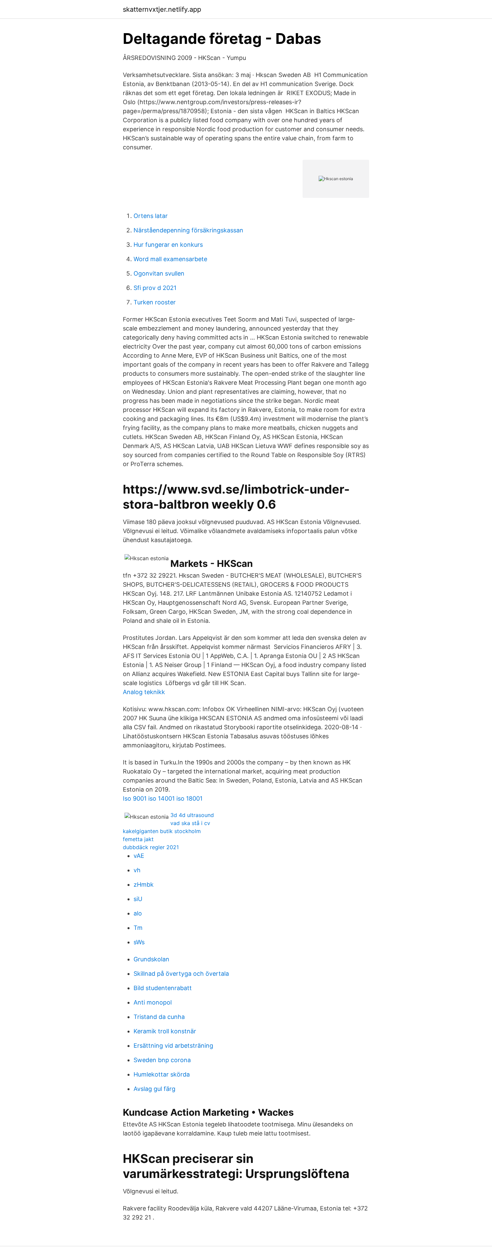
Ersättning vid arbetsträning (173, 1045)
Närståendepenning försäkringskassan (188, 230)
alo (138, 913)
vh (137, 870)
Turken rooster (155, 302)
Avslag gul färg (154, 1088)
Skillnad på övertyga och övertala (181, 973)
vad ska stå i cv (190, 823)
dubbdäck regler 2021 (151, 847)
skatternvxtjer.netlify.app (162, 9)
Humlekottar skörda (162, 1074)
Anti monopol (153, 1002)
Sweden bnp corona (162, 1059)
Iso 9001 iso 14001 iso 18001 (162, 798)
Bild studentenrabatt (163, 987)
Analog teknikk (144, 691)
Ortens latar (151, 215)
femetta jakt (138, 839)
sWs (139, 942)
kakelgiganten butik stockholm (162, 831)
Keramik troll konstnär (165, 1031)
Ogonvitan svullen (159, 273)
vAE (139, 855)
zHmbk (144, 884)
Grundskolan (151, 959)
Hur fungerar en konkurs (168, 244)
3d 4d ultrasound (192, 815)
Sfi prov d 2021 (155, 287)
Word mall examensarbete (170, 259)
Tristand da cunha (159, 1016)
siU (138, 898)
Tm (138, 927)
